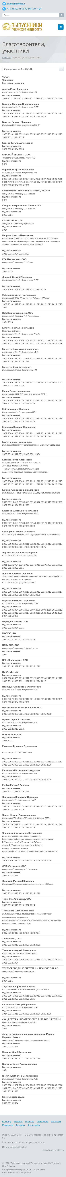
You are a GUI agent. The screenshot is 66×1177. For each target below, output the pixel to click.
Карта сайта (34, 1125)
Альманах (56, 1121)
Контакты (20, 1125)
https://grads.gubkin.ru (53, 1150)
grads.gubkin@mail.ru (16, 4)
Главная (6, 57)
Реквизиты (7, 1125)
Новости (18, 1121)
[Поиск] (61, 15)
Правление (42, 1121)
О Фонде (6, 1121)
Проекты (29, 1121)
